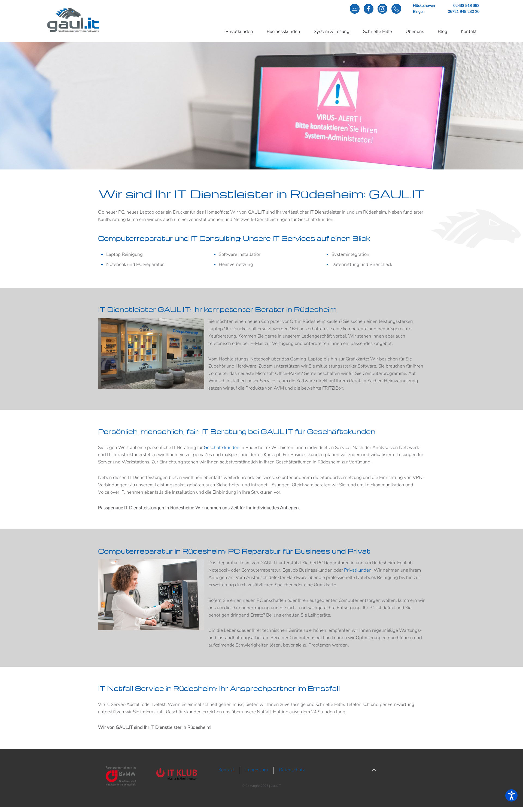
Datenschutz (292, 770)
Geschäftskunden (221, 447)
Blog (442, 31)
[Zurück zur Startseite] (74, 19)
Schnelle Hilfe (377, 31)
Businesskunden (283, 31)
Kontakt (469, 31)
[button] (374, 770)
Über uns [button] (415, 31)
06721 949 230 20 (463, 11)
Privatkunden (239, 31)
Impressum (256, 770)
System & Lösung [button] (331, 31)
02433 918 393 (466, 5)
